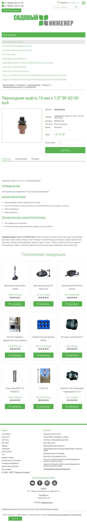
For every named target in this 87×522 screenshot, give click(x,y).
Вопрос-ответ (7, 451)
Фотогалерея (6, 469)
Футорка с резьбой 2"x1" (72, 337)
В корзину (15, 304)
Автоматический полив (12, 42)
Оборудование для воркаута (14, 59)
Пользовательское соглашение (57, 469)
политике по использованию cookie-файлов (64, 515)
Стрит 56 (43, 388)
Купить (65, 150)
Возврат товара (8, 457)
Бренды (4, 446)
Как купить (6, 437)
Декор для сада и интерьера (14, 67)
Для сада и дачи (9, 54)
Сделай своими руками (10, 466)
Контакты (5, 440)
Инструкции (21, 159)
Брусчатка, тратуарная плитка (15, 71)
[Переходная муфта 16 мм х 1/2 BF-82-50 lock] (22, 125)
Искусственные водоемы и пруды (17, 46)
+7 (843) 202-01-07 (14, 3)
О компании (6, 434)
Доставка (5, 443)
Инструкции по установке (11, 460)
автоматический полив (25, 509)
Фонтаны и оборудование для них (16, 50)
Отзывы (35, 159)
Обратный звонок (11, 10)
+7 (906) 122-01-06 (14, 6)
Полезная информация (10, 463)
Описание (6, 159)
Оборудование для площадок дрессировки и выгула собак (27, 63)
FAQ (3, 454)
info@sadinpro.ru (47, 502)
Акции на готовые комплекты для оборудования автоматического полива (34, 75)
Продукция (6, 449)
